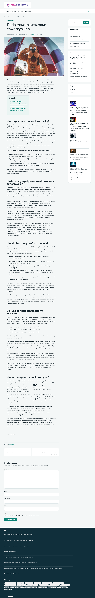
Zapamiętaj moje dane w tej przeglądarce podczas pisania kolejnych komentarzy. (21, 515)
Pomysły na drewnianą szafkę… (77, 39)
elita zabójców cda (29, 583)
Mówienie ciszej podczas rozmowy (12, 573)
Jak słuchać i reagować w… (17, 106)
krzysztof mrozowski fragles (10, 585)
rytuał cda (7, 587)
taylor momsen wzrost (42, 587)
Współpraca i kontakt (10, 11)
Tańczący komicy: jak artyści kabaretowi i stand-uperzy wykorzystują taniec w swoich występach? (79, 57)
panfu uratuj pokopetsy (43, 585)
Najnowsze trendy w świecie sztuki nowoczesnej (78, 62)
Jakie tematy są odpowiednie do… (18, 103)
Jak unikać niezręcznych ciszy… (18, 108)
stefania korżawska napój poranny (17, 587)
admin (33, 34)
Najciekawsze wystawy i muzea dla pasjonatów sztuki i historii (18, 534)
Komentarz (7, 469)
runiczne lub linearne (66, 585)
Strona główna (7, 16)
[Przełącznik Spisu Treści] (25, 98)
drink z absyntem (20, 583)
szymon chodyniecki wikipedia (31, 587)
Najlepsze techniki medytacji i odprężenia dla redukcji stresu (79, 72)
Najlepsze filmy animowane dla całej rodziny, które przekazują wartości (20, 562)
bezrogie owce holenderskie (10, 583)
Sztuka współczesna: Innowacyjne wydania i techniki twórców (18, 540)
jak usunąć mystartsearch (47, 583)
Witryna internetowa (8, 505)
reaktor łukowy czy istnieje (55, 585)
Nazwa (6, 491)
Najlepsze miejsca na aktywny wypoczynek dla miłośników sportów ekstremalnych (78, 170)
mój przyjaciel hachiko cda (33, 585)
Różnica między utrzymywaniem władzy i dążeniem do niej (17, 546)
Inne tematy (28, 11)
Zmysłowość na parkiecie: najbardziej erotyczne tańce (78, 139)
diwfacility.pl (10, 596)
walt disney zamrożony (52, 587)
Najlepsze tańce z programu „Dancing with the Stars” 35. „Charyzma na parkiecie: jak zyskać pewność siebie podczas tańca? (33, 568)
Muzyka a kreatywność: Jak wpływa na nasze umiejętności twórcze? (79, 108)
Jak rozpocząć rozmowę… (16, 101)
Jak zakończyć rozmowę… (16, 110)
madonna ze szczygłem (21, 585)
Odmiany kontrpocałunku (10, 551)
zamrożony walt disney (63, 587)
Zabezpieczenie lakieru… (75, 33)
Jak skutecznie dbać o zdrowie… (77, 43)
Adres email (7, 498)
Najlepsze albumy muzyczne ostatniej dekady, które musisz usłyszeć (78, 77)
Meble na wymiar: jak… (75, 46)
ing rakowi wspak (37, 583)
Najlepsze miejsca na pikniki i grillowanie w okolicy (79, 155)
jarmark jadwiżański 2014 (58, 583)
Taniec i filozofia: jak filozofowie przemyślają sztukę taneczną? (18, 557)
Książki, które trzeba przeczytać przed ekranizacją (79, 124)
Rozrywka (20, 11)
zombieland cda (8, 589)
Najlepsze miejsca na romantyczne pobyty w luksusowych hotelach (78, 67)
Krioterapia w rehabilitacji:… (76, 36)
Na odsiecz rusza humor (11, 452)
